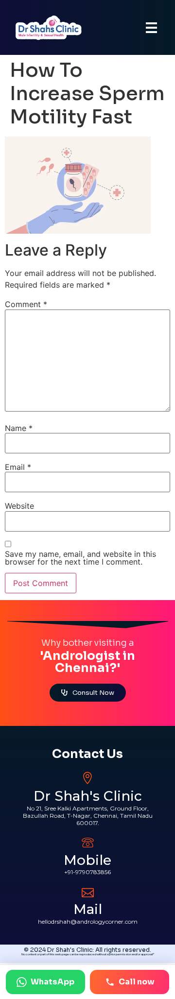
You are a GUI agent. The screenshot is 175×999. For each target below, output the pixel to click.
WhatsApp (52, 982)
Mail (87, 909)
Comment (26, 304)
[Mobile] (88, 842)
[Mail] (88, 891)
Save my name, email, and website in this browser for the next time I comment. (80, 558)
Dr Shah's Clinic (88, 796)
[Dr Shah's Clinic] (88, 778)
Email (18, 467)
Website (19, 506)
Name (19, 428)
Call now (137, 982)
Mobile (87, 860)
